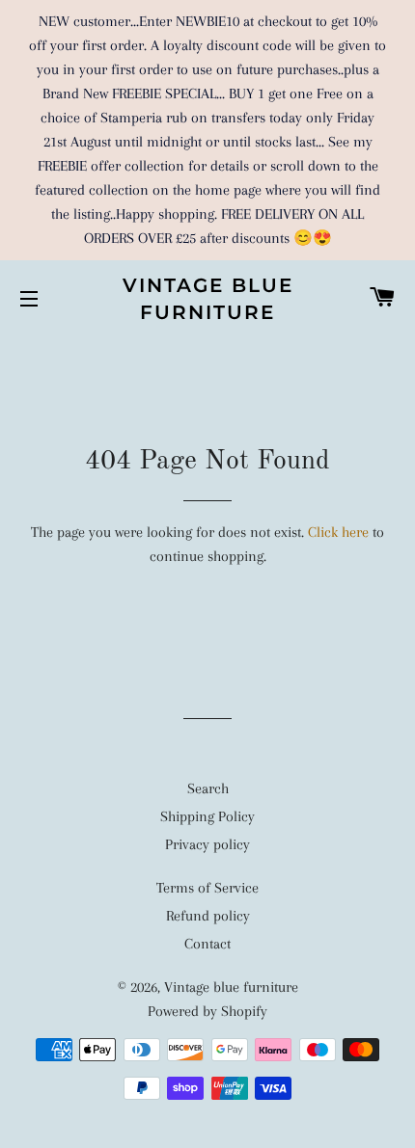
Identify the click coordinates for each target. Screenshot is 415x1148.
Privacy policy (207, 844)
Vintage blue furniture (208, 299)
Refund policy (208, 915)
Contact (207, 943)
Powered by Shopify (207, 1011)
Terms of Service (207, 887)
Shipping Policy (207, 816)
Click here (338, 532)
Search (208, 788)
